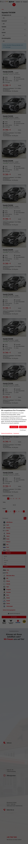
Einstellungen (23, 430)
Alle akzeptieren (13, 427)
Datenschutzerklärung (6, 433)
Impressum (16, 433)
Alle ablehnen (23, 427)
